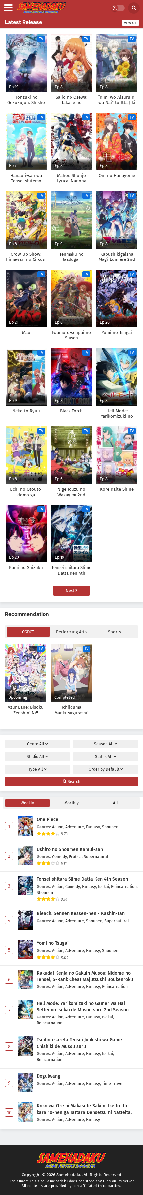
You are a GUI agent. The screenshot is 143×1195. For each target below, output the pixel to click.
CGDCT (28, 631)
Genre (35, 744)
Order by (104, 769)
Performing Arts (71, 631)
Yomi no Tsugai (53, 943)
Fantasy (93, 826)
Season (104, 744)
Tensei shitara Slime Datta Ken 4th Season (82, 879)
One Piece (47, 819)
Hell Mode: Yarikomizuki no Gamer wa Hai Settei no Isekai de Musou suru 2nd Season (83, 1007)
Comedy (59, 856)
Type (35, 769)
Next (70, 590)
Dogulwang (48, 1076)
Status (104, 756)
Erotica (75, 856)
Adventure (74, 826)
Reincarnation (124, 886)
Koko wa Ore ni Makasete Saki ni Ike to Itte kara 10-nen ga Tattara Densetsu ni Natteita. (84, 1109)
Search (73, 781)
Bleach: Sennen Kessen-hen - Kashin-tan (81, 913)
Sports (114, 631)
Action (57, 826)
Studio (35, 756)
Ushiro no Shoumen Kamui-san (70, 849)
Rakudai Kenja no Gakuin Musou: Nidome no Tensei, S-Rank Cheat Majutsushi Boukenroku (85, 976)
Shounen (110, 826)
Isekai (103, 886)
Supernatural (96, 856)
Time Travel (113, 1083)
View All (130, 23)
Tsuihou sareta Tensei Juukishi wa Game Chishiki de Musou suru (79, 1043)
